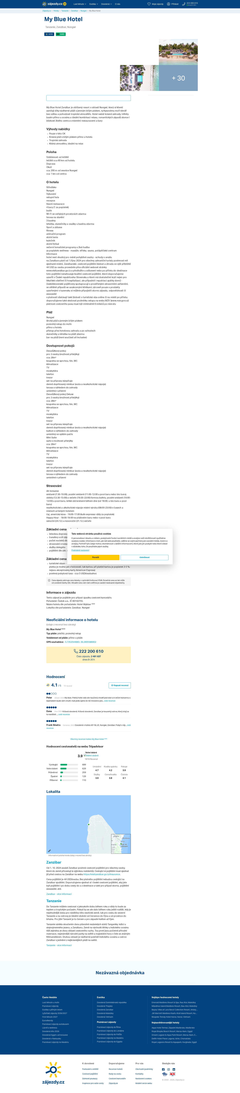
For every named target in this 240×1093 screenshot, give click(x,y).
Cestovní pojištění (90, 1074)
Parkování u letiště (90, 1069)
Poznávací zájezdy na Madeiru (55, 1042)
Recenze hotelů (115, 1069)
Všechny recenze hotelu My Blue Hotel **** (88, 739)
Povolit (95, 557)
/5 (51, 34)
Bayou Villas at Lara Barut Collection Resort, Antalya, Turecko (175, 1009)
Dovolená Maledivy (105, 1013)
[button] (80, 4)
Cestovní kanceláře (117, 1078)
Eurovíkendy (47, 1020)
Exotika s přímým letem (52, 1009)
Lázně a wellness (49, 1027)
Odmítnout (144, 557)
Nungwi (84, 11)
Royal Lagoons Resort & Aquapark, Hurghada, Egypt (174, 1042)
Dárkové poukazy (89, 1078)
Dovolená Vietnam (105, 1017)
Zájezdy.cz (46, 11)
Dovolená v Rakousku (51, 1038)
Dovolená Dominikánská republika (112, 1002)
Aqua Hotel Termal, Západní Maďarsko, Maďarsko (173, 1027)
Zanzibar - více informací (59, 894)
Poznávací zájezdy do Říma (109, 1027)
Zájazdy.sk (113, 1083)
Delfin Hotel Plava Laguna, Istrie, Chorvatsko (171, 1038)
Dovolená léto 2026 (50, 1031)
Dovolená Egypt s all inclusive (55, 1035)
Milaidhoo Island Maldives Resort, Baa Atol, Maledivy (174, 1006)
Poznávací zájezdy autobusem (55, 1024)
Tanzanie (64, 11)
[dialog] (120, 546)
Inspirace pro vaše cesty (93, 1083)
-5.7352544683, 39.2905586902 (80, 642)
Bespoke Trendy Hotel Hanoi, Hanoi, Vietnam (171, 1017)
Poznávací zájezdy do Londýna (110, 1031)
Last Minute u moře (50, 1002)
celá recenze (109, 701)
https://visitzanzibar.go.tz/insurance (102, 874)
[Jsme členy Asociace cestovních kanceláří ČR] (172, 1074)
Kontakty (139, 1074)
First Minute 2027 (50, 1017)
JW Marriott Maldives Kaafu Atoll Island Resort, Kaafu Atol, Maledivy (175, 1013)
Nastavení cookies (143, 1078)
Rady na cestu (115, 1074)
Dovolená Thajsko (104, 1006)
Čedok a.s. (63, 601)
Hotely (56, 11)
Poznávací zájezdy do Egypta (109, 1041)
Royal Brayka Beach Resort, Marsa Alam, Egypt (172, 1031)
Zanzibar (74, 11)
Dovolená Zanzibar (105, 1009)
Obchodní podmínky (144, 1069)
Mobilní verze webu (143, 1083)
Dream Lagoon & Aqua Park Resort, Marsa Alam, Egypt (175, 1035)
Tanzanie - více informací (59, 945)
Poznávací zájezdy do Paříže (109, 1034)
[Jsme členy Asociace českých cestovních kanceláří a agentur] (166, 1074)
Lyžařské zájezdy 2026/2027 (54, 1013)
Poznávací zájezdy (50, 1006)
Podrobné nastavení (80, 550)
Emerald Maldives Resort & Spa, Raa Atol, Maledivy (174, 1002)
